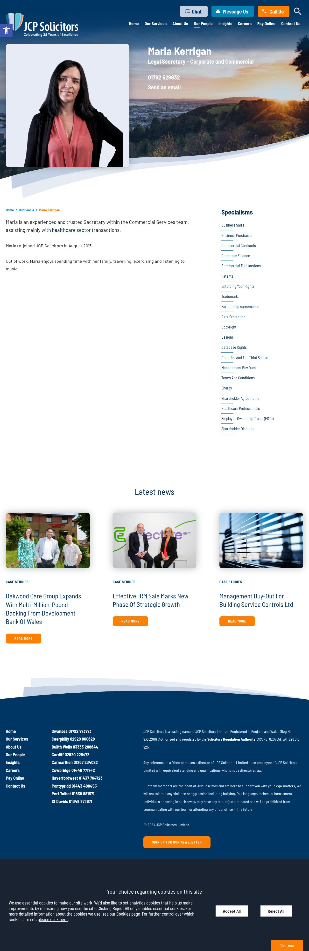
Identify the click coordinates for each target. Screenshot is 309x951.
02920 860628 (82, 739)
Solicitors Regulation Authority (231, 739)
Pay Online (266, 23)
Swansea (60, 731)
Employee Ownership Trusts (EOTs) (247, 418)
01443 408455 (84, 786)
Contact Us (290, 23)
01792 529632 (164, 77)
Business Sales (232, 225)
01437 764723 (91, 778)
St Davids (60, 801)
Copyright (228, 327)
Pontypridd (61, 786)
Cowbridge (61, 770)
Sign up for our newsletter (177, 842)
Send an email (164, 87)
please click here (53, 919)
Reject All (276, 911)
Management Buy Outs (238, 367)
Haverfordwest (65, 778)
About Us (180, 23)
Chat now (287, 945)
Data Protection (233, 317)
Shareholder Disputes (237, 428)
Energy (226, 388)
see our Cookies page (121, 914)
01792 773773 (80, 731)
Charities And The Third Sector (244, 357)
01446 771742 (83, 770)
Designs (227, 337)
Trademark (229, 296)
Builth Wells (62, 747)
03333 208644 (85, 747)
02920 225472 (77, 754)
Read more (23, 638)
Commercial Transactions (241, 265)
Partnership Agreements (240, 306)
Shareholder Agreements (240, 398)
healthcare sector (71, 230)
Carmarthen (62, 762)
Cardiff (58, 754)
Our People (203, 23)
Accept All (232, 911)
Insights (225, 23)
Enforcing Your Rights (237, 286)
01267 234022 (86, 762)
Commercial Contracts (238, 245)
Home (134, 23)
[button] (6, 30)
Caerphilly (60, 739)
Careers (245, 23)
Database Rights (234, 347)
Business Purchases (236, 235)
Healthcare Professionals (240, 408)
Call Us (276, 11)
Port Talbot (61, 793)
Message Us (235, 11)
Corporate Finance (235, 255)
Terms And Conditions (238, 377)
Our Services (156, 23)
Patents (227, 276)
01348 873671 (80, 801)
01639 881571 (83, 793)
